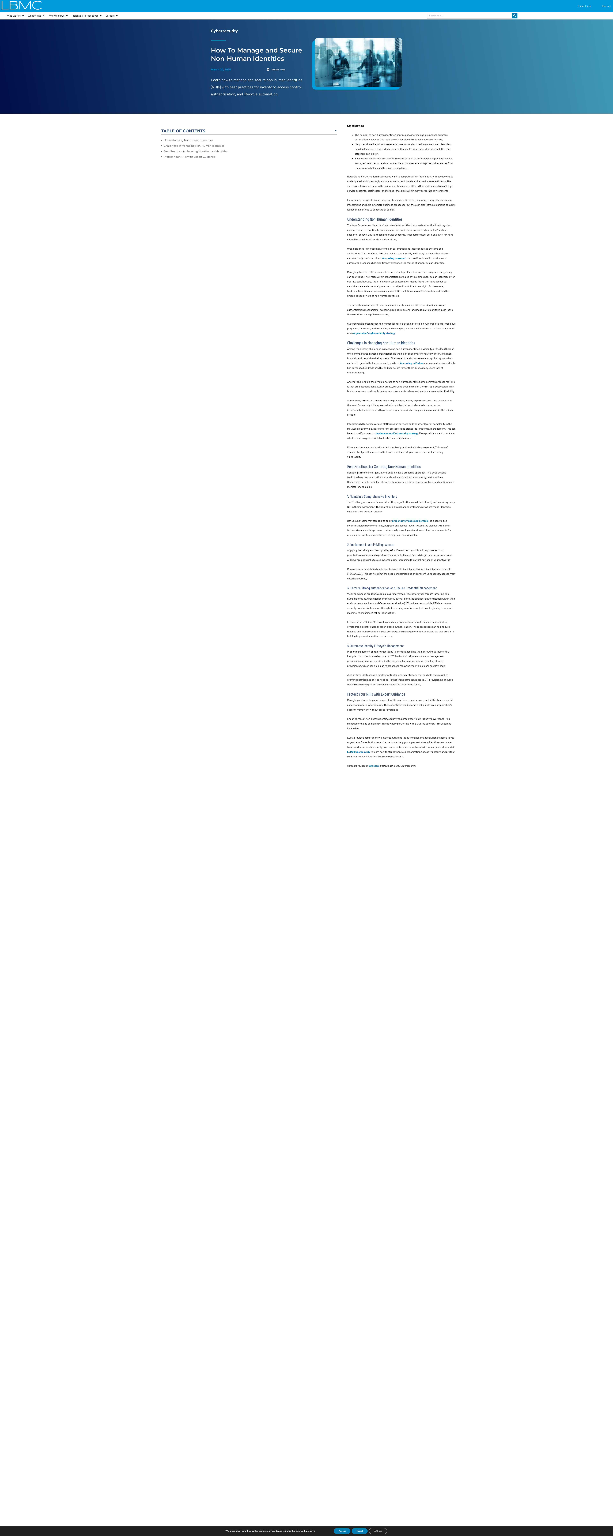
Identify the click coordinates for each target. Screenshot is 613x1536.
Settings (378, 1530)
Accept (342, 1530)
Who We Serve (57, 15)
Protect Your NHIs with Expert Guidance (189, 156)
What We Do (34, 15)
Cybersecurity (224, 31)
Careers (110, 15)
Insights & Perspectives (85, 15)
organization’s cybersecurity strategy (374, 332)
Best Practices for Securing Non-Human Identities (196, 151)
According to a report (394, 257)
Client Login (584, 5)
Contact (606, 5)
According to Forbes (411, 362)
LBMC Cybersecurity (358, 751)
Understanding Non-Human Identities (188, 140)
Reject (359, 1530)
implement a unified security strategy (397, 433)
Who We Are (14, 15)
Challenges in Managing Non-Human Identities (194, 145)
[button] (287, 69)
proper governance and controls (410, 520)
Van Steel (374, 765)
